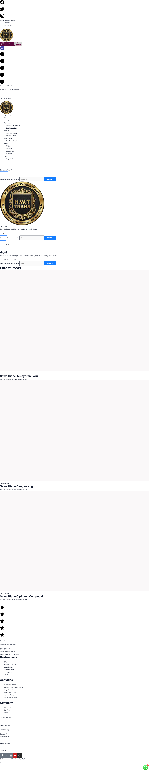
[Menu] (3, 245)
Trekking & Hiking (10, 692)
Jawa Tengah (8, 667)
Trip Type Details (11, 141)
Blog (5, 156)
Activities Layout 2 (12, 133)
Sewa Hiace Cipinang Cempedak (22, 596)
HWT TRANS (8, 115)
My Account (8, 25)
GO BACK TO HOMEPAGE (8, 260)
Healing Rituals (9, 695)
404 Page (9, 154)
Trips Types (8, 138)
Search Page (10, 151)
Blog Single (10, 159)
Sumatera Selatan (10, 664)
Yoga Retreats (8, 690)
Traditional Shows (10, 685)
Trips (5, 118)
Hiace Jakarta (4, 373)
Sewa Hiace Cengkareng (16, 486)
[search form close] (4, 174)
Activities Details (11, 136)
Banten (6, 675)
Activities (7, 130)
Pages (6, 143)
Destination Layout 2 (13, 125)
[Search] (3, 164)
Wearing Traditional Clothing (13, 687)
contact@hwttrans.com (7, 20)
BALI (5, 662)
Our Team (9, 148)
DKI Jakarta (8, 672)
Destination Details (12, 128)
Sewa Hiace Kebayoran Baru (19, 376)
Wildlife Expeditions (10, 697)
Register (6, 23)
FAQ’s (8, 146)
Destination (8, 123)
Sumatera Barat (9, 669)
